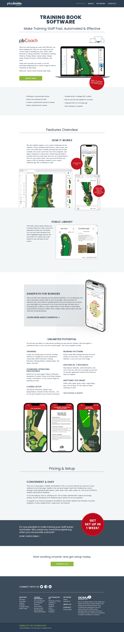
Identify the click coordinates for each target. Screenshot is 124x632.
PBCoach (51, 604)
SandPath (51, 606)
